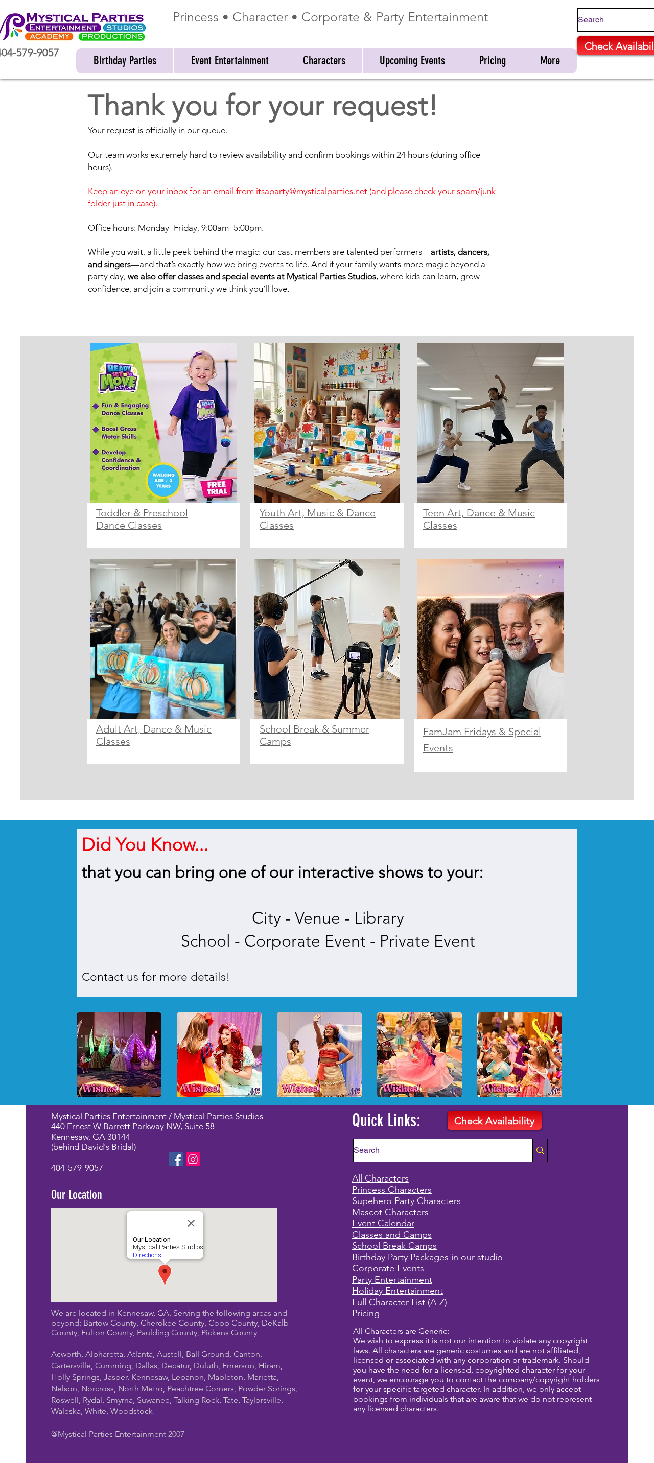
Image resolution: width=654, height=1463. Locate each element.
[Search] (539, 1150)
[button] (124, 60)
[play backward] (89, 1054)
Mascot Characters (390, 1212)
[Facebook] (176, 1159)
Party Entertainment (392, 1279)
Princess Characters (392, 1189)
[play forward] (564, 1054)
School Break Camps (394, 1246)
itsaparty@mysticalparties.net (311, 191)
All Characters (380, 1178)
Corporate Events (388, 1268)
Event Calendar (383, 1223)
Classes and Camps (392, 1234)
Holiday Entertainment (397, 1290)
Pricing (366, 1313)
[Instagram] (193, 1159)
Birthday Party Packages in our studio (427, 1257)
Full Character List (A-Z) (399, 1302)
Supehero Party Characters (406, 1201)
